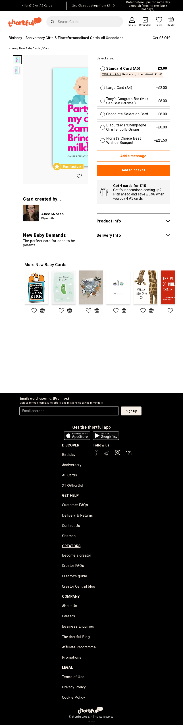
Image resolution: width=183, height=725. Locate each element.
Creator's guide (74, 576)
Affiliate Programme (79, 647)
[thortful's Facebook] (96, 455)
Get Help (70, 495)
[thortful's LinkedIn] (128, 455)
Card (46, 48)
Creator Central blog (78, 586)
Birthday (15, 38)
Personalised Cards (83, 38)
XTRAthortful (72, 485)
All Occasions (112, 38)
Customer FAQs (75, 505)
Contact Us (71, 526)
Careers (68, 616)
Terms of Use (73, 677)
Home (13, 48)
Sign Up (131, 411)
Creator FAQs (73, 566)
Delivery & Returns (77, 515)
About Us (69, 606)
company (71, 596)
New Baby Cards (30, 48)
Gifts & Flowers (58, 38)
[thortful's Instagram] (117, 455)
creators (71, 546)
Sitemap (69, 536)
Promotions (71, 657)
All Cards (69, 475)
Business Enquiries (78, 626)
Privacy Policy (74, 687)
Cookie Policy (73, 697)
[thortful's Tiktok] (107, 455)
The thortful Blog (76, 637)
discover (70, 445)
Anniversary (35, 38)
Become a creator (76, 555)
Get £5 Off (161, 38)
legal (67, 667)
